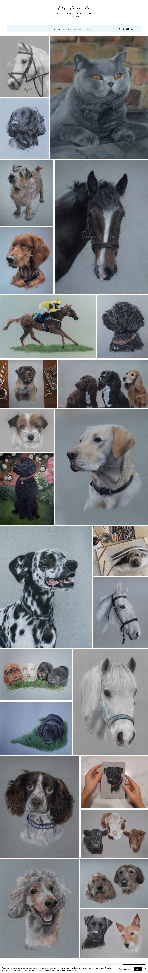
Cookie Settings (124, 969)
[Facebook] (119, 29)
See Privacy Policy (69, 970)
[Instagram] (123, 29)
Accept (138, 969)
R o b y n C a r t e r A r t (74, 8)
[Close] (145, 969)
